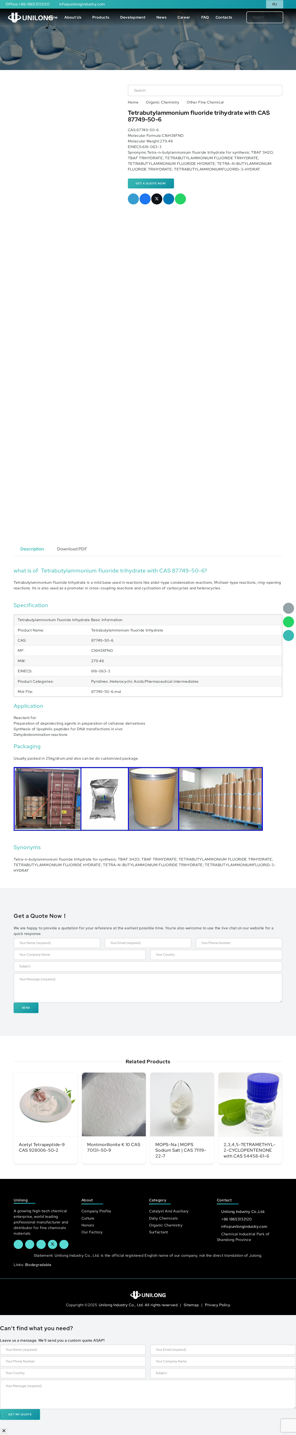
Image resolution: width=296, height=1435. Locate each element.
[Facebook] (18, 1244)
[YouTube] (41, 1244)
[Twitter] (52, 1244)
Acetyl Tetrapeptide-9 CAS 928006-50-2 (42, 1147)
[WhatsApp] (288, 621)
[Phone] (288, 635)
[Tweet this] (156, 198)
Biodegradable (38, 1264)
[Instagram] (64, 1244)
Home (133, 102)
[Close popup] (4, 1431)
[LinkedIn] (29, 1244)
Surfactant (158, 1232)
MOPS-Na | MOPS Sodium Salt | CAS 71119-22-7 (180, 1150)
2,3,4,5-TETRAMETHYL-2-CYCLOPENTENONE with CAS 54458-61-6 (249, 1150)
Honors (87, 1225)
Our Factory (92, 1232)
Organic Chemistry (162, 102)
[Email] (288, 608)
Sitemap (192, 1305)
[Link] (30, 17)
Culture (87, 1218)
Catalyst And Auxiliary (169, 1211)
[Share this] (145, 198)
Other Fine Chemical (205, 102)
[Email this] (133, 198)
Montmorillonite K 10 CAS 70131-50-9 (113, 1147)
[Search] (273, 17)
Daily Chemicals (163, 1218)
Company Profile (96, 1211)
